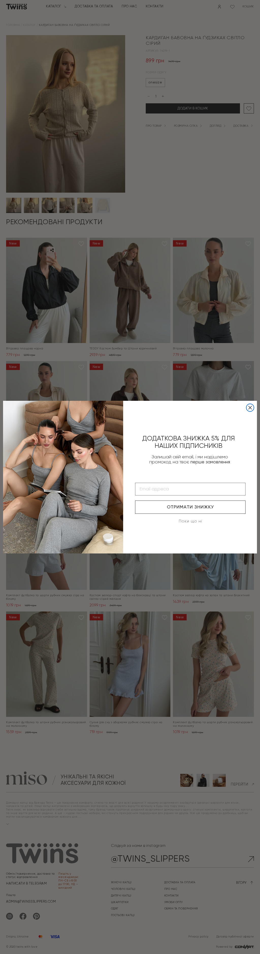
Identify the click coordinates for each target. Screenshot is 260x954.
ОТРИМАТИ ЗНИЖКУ (190, 507)
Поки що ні (190, 521)
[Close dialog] (250, 407)
